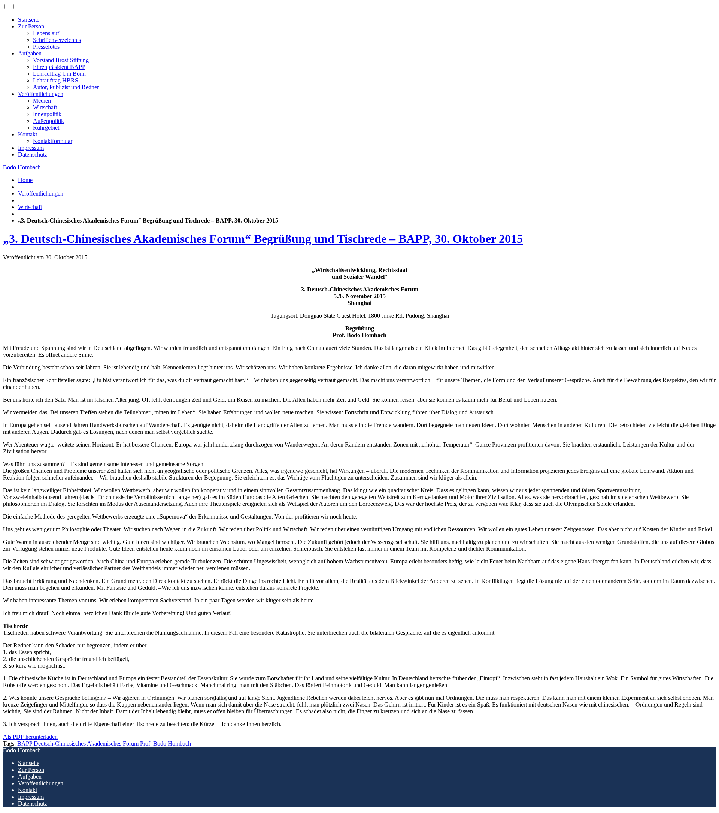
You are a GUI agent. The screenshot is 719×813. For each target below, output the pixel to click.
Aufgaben (30, 53)
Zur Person (31, 26)
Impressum (31, 148)
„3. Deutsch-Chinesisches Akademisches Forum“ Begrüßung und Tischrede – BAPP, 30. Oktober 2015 (263, 238)
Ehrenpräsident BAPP (59, 67)
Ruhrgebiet (46, 127)
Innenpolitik (47, 114)
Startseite (28, 19)
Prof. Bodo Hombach (165, 743)
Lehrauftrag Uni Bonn (59, 73)
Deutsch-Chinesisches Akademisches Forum (86, 743)
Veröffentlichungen (40, 94)
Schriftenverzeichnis (57, 40)
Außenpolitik (48, 121)
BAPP (24, 743)
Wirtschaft (45, 107)
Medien (42, 100)
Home (25, 180)
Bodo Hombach (22, 167)
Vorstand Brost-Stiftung (61, 60)
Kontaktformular (52, 141)
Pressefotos (46, 46)
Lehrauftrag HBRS (55, 80)
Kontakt (27, 134)
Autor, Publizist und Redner (66, 87)
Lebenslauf (46, 33)
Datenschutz (32, 154)
